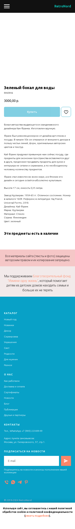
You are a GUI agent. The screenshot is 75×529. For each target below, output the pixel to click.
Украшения (10, 342)
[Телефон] (6, 482)
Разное (8, 365)
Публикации (11, 409)
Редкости (9, 353)
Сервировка (11, 336)
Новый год (10, 319)
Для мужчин (11, 359)
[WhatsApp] (13, 482)
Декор (7, 330)
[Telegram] (19, 482)
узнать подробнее (37, 515)
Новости (9, 398)
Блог (6, 403)
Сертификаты (11, 392)
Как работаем (12, 381)
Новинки (9, 325)
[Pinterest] (26, 482)
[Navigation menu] (7, 6)
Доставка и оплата (14, 386)
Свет (6, 348)
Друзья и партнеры (15, 415)
